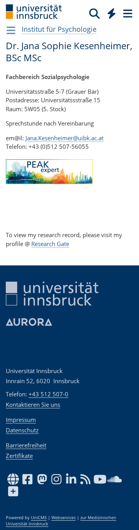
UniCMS (39, 517)
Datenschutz (22, 430)
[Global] (109, 12)
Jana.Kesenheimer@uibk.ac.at (64, 138)
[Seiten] (127, 13)
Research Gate (50, 244)
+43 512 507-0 (48, 394)
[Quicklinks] (111, 13)
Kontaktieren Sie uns (33, 404)
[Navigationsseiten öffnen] (11, 30)
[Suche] (94, 13)
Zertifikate (19, 455)
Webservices (63, 517)
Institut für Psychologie (59, 29)
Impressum (21, 419)
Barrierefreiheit (26, 445)
